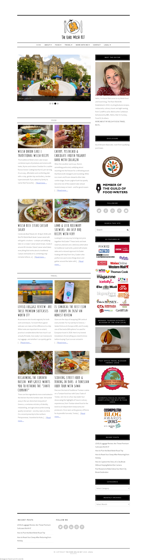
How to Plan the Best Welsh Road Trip (109, 450)
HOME (38, 45)
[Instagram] (112, 210)
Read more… (42, 183)
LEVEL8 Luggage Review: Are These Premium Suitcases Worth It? (35, 310)
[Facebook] (105, 210)
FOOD (57, 45)
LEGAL (106, 45)
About (47, 45)
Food (54, 120)
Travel (54, 276)
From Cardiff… (26, 98)
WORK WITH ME (82, 45)
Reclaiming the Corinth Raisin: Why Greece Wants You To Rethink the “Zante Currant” (34, 383)
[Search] (128, 230)
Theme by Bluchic (73, 553)
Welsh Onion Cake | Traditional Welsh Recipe (33, 153)
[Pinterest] (119, 210)
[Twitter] (99, 210)
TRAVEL (68, 45)
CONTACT (97, 45)
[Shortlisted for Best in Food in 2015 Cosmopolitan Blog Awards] (112, 429)
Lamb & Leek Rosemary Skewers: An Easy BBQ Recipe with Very (68, 229)
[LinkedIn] (71, 527)
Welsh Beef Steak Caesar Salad (33, 227)
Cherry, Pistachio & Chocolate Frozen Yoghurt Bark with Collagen (70, 155)
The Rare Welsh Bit (74, 552)
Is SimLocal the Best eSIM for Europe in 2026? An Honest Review (70, 310)
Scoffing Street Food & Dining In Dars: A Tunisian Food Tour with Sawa (72, 381)
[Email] (126, 210)
